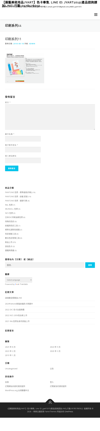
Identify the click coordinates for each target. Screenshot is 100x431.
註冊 (7, 382)
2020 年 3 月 (55, 351)
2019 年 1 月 (10, 355)
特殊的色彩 (9, 221)
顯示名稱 (9, 134)
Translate (24, 284)
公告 (52, 368)
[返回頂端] (50, 402)
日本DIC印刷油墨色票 (14, 217)
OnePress (69, 411)
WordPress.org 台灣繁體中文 (17, 390)
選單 (95, 14)
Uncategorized (11, 368)
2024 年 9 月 (55, 347)
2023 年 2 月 (10, 351)
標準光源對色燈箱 (12, 229)
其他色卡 (8, 246)
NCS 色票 (9, 213)
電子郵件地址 (11, 145)
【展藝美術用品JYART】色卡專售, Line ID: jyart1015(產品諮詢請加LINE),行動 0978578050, (49, 4)
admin (32, 44)
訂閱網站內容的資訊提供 (15, 386)
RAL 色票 (9, 205)
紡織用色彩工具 (11, 225)
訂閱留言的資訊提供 (58, 386)
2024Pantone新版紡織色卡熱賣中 (19, 303)
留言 (8, 102)
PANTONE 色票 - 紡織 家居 (16, 196)
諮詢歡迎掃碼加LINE (13, 298)
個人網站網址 (10, 156)
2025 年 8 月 (10, 347)
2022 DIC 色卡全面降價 (14, 309)
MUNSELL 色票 (11, 209)
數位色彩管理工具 (12, 238)
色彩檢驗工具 (10, 234)
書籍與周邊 (9, 250)
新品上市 (8, 242)
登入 (52, 382)
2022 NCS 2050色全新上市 (16, 315)
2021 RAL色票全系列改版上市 (17, 321)
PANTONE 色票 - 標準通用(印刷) (18, 192)
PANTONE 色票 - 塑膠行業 (16, 200)
